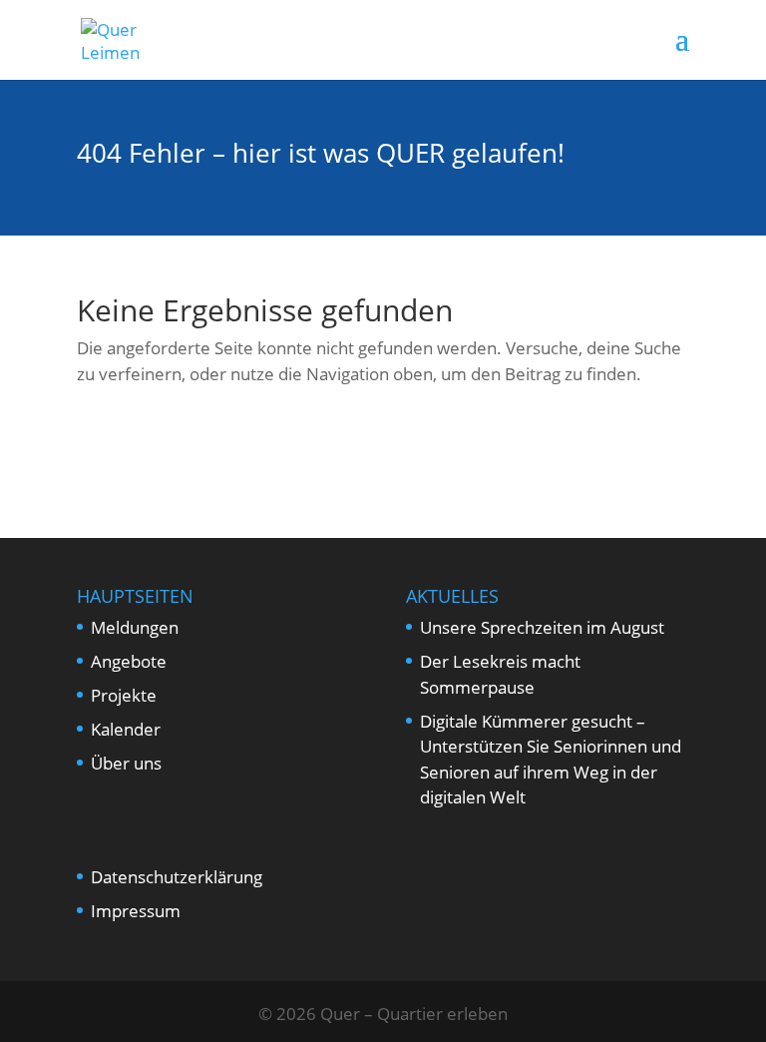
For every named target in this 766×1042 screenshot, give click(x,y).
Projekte (124, 695)
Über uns (126, 763)
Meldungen (135, 627)
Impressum (136, 910)
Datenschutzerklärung (176, 876)
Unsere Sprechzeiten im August (542, 627)
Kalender (126, 729)
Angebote (129, 661)
